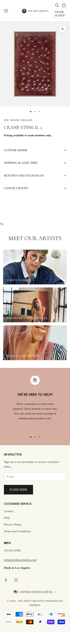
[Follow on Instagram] (16, 580)
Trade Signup (60, 14)
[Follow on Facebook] (6, 580)
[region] (35, 403)
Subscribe (18, 489)
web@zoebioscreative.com (20, 559)
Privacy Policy (13, 524)
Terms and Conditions (17, 531)
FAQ (7, 517)
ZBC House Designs (18, 120)
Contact (8, 511)
